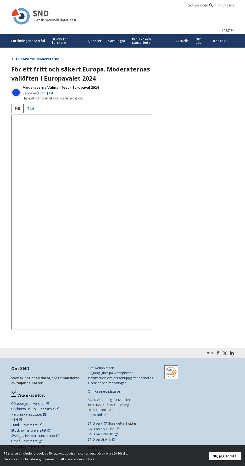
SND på (95, 423)
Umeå (24, 441)
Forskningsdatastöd (28, 40)
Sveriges (33, 435)
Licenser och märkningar (107, 383)
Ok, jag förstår (225, 456)
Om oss (198, 41)
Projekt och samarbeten (142, 41)
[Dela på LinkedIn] (232, 353)
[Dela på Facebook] (218, 353)
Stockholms (28, 430)
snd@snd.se (97, 414)
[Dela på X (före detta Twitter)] (225, 353)
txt (51, 93)
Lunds (24, 425)
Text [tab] (30, 108)
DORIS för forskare (60, 41)
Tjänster (94, 40)
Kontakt (220, 40)
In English (226, 5)
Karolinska (26, 414)
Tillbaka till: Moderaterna (36, 59)
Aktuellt (182, 40)
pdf (42, 93)
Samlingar (116, 40)
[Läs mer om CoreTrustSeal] (171, 371)
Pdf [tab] (17, 108)
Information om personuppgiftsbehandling (120, 378)
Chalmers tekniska (33, 409)
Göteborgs (28, 403)
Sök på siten (198, 5)
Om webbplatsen (101, 368)
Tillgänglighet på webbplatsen (111, 373)
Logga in (228, 30)
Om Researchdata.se (104, 391)
